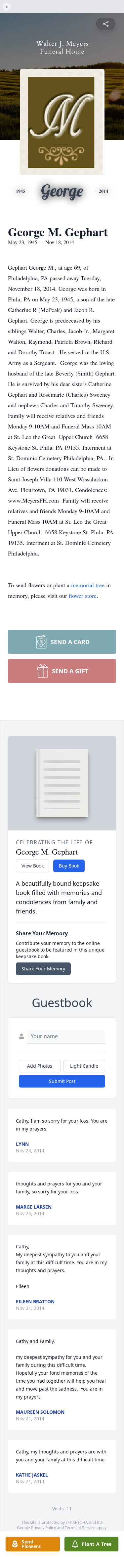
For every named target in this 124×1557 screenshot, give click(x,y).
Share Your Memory (43, 968)
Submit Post (62, 1081)
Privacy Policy (43, 1528)
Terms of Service (80, 1528)
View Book (32, 866)
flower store (83, 596)
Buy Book (69, 866)
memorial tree (87, 585)
